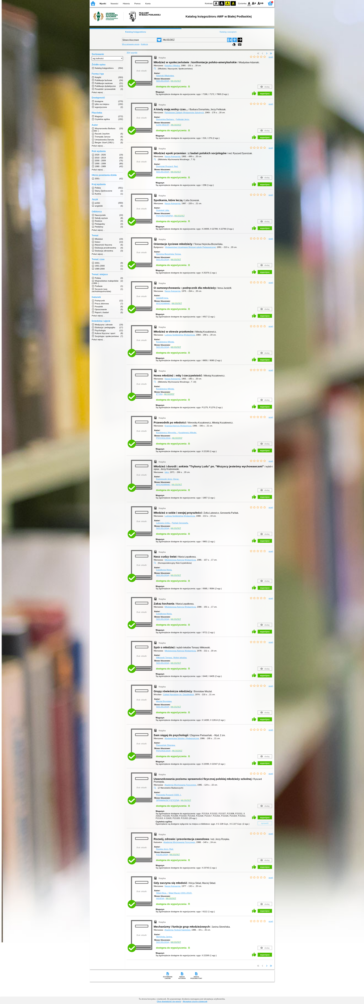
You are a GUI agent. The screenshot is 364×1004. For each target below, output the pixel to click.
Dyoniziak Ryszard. (167, 166)
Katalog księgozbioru (135, 32)
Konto (148, 3)
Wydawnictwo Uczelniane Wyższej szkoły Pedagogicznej (190, 247)
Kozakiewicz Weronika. (166, 432)
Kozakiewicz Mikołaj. (165, 342)
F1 (254, 3)
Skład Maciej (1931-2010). (180, 893)
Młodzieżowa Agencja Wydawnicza (180, 560)
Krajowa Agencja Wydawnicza (178, 426)
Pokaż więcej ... (98, 92)
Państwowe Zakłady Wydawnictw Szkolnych (184, 112)
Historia (126, 3)
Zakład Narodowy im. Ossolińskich (178, 694)
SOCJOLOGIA (162, 81)
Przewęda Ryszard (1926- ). (168, 795)
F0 (249, 3)
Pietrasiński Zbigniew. (165, 745)
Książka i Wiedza (172, 65)
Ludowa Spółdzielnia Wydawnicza (180, 335)
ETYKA (159, 394)
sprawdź (265, 823)
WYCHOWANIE (163, 303)
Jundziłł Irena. (162, 298)
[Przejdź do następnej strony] (267, 54)
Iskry (167, 472)
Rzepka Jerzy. (165, 849)
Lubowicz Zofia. (163, 523)
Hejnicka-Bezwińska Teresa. (168, 254)
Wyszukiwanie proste (130, 44)
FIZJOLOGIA (162, 854)
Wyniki (103, 3)
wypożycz (265, 93)
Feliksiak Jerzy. (183, 119)
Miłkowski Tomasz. (171, 657)
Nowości (114, 3)
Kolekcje (144, 44)
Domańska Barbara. (165, 119)
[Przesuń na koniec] (271, 54)
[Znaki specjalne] (239, 44)
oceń (271, 57)
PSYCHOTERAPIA (164, 216)
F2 (260, 3)
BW (222, 3)
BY (233, 3)
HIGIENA (160, 898)
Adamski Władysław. (165, 75)
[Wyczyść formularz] (234, 44)
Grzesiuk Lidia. (162, 210)
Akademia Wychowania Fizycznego (180, 785)
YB (227, 3)
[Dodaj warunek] (234, 40)
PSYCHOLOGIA (163, 438)
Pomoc (137, 3)
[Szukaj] (240, 40)
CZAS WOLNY (162, 125)
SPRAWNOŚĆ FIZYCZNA (167, 800)
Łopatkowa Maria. (164, 570)
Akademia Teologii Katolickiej (177, 930)
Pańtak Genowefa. (180, 523)
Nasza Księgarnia (172, 156)
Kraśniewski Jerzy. (167, 479)
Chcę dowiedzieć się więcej (169, 1001)
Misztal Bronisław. (164, 701)
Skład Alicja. (161, 893)
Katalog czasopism (228, 32)
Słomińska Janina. (164, 937)
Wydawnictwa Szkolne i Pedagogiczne (182, 738)
